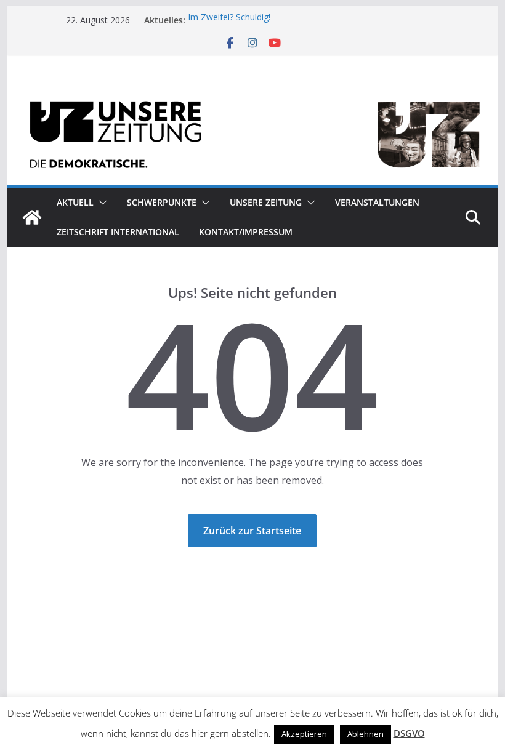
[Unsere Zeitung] (252, 93)
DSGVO (409, 733)
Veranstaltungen (377, 202)
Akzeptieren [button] (304, 733)
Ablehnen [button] (365, 733)
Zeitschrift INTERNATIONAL (118, 232)
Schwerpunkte (161, 202)
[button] (100, 202)
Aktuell (75, 202)
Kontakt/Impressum (246, 232)
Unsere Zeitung (266, 202)
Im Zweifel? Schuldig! (229, 19)
